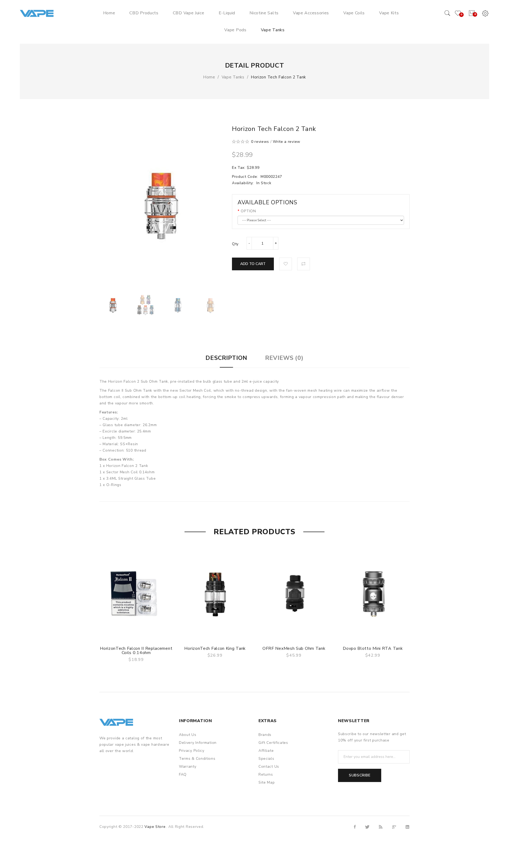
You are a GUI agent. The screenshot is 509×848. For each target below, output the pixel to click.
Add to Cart (253, 263)
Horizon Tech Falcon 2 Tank (278, 77)
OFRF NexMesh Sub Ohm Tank (294, 648)
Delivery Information (198, 742)
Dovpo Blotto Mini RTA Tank (373, 648)
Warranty (187, 766)
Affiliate (266, 750)
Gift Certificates (273, 742)
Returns (265, 774)
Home (209, 77)
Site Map (266, 782)
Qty (235, 243)
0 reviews (260, 141)
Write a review (286, 141)
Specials (266, 758)
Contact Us (268, 766)
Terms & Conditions (197, 758)
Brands (264, 734)
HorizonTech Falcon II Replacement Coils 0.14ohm (136, 651)
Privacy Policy (191, 750)
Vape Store (154, 826)
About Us (187, 734)
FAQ (183, 774)
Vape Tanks (233, 77)
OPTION (248, 211)
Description (226, 358)
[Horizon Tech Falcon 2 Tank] (113, 305)
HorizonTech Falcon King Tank (215, 648)
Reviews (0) (284, 358)
